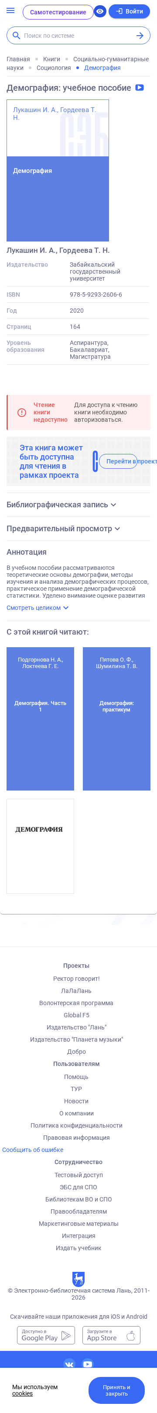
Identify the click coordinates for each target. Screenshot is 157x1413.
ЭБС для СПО (78, 1187)
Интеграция (79, 1235)
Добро (76, 1051)
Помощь (76, 1076)
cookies (22, 1393)
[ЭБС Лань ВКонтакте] (69, 1364)
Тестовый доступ (79, 1174)
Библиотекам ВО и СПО (78, 1199)
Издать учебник (79, 1247)
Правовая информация (76, 1137)
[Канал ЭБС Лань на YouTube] (88, 1364)
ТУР (76, 1088)
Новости (76, 1101)
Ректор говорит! (76, 978)
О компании (76, 1113)
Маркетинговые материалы (79, 1223)
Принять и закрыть (116, 1390)
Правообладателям (79, 1211)
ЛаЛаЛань (76, 990)
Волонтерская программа (76, 1002)
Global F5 (76, 1015)
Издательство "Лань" (76, 1027)
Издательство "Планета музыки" (76, 1039)
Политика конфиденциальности (77, 1125)
